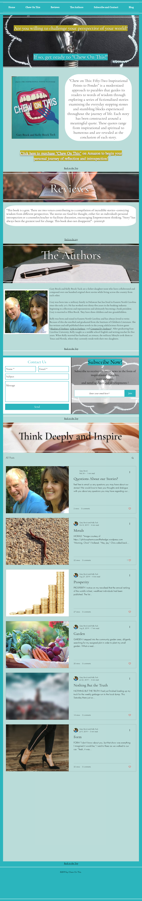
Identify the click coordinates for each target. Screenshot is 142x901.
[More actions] (130, 472)
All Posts (10, 457)
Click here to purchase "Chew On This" (50, 153)
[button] (132, 458)
